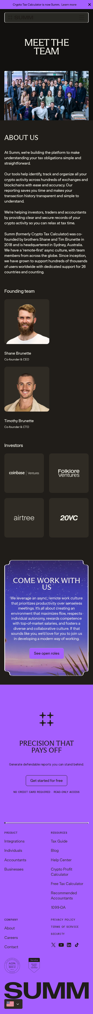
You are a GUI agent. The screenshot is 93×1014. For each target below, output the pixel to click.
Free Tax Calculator (67, 883)
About (9, 928)
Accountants (15, 859)
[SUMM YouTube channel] (61, 945)
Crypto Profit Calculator (61, 872)
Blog (55, 850)
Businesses (13, 869)
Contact (11, 946)
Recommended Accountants (64, 895)
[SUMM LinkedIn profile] (69, 945)
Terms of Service (65, 927)
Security (58, 934)
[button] (82, 17)
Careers (11, 937)
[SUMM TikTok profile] (76, 945)
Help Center (61, 859)
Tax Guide (59, 841)
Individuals (13, 850)
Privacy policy (63, 919)
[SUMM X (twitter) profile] (53, 945)
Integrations (14, 841)
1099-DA (58, 907)
